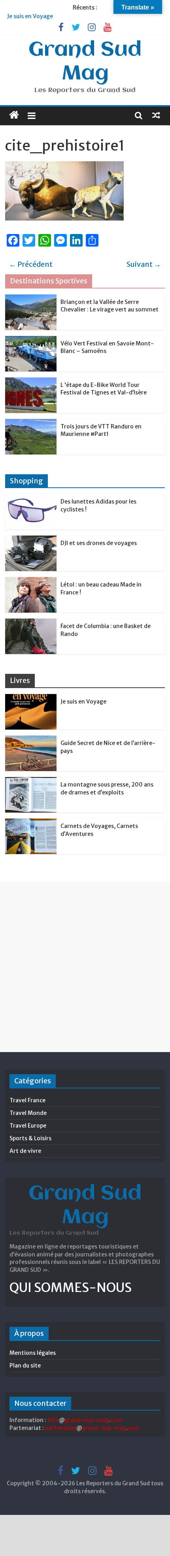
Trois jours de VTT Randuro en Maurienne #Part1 (101, 430)
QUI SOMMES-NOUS (70, 1288)
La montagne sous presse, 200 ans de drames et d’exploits (106, 788)
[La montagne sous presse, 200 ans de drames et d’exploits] (31, 781)
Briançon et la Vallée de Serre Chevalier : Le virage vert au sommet (109, 305)
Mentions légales (32, 1352)
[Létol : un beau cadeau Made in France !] (31, 581)
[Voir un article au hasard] (156, 115)
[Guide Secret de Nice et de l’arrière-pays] (31, 739)
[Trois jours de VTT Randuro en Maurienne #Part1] (31, 423)
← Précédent (31, 264)
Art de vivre (25, 1150)
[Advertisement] (85, 967)
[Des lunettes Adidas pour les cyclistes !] (31, 498)
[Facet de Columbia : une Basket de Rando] (31, 622)
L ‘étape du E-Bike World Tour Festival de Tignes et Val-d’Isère (103, 388)
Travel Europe (27, 1125)
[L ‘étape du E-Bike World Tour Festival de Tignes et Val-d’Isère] (31, 381)
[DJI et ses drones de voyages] (31, 539)
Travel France (27, 1100)
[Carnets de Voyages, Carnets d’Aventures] (31, 822)
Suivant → (144, 264)
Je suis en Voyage (30, 16)
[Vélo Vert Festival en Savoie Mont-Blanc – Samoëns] (31, 340)
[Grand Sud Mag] (14, 115)
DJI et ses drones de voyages (98, 543)
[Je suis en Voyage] (31, 698)
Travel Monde (28, 1113)
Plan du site (25, 1365)
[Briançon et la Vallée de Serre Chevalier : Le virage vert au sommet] (31, 298)
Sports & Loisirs (30, 1138)
